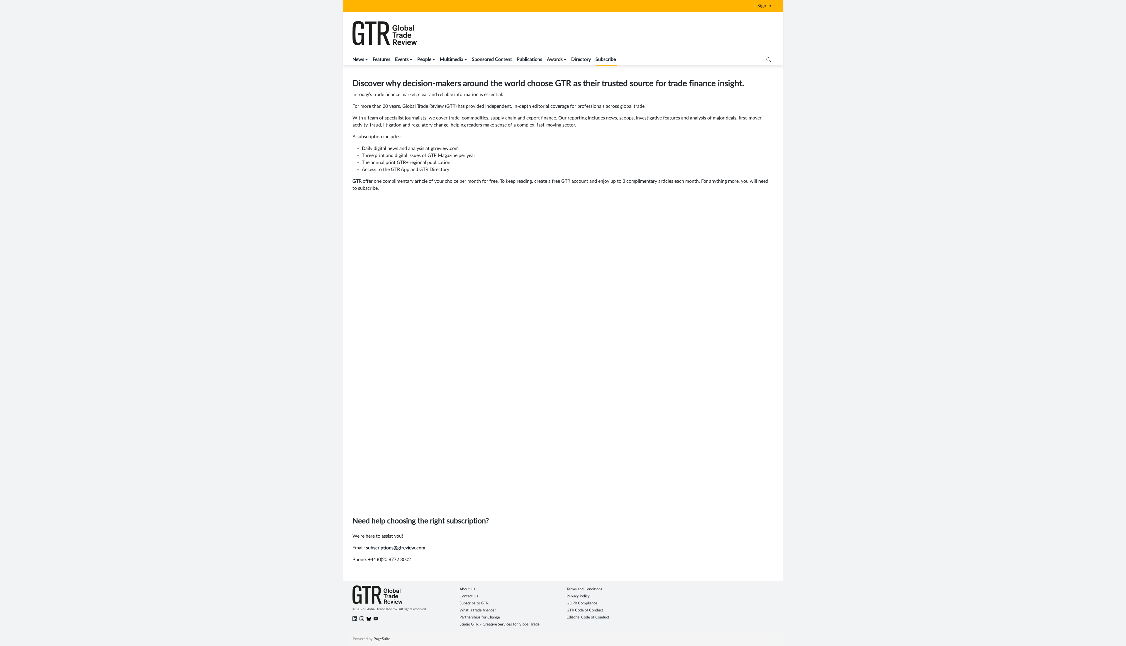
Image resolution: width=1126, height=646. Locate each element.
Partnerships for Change (479, 617)
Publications (529, 59)
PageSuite (382, 639)
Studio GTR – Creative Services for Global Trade (499, 624)
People (424, 59)
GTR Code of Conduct (585, 610)
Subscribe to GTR (474, 603)
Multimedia (451, 59)
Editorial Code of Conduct (588, 617)
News (358, 59)
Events (402, 59)
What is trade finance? (477, 610)
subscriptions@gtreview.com (395, 548)
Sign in (764, 6)
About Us (467, 589)
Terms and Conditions (584, 589)
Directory (581, 59)
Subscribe (606, 59)
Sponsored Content (492, 59)
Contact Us (468, 596)
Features (381, 59)
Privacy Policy (578, 596)
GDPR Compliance (582, 603)
